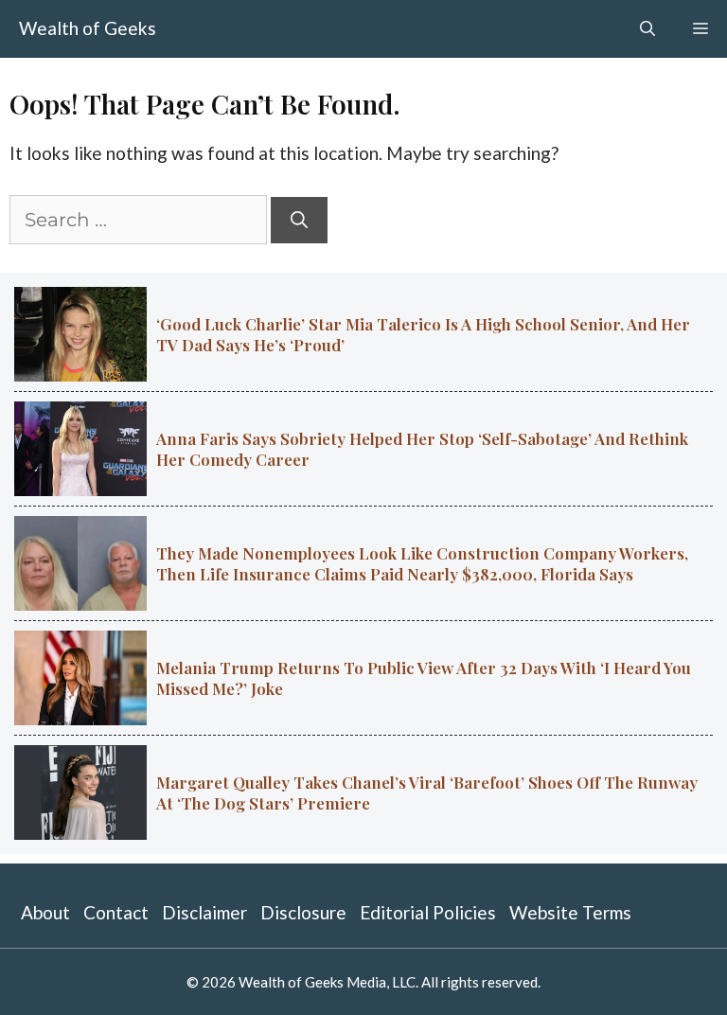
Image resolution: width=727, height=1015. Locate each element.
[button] (647, 28)
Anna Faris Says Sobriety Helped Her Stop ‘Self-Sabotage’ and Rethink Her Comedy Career (422, 449)
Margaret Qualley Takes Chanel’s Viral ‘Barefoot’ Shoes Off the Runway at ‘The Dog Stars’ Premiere (427, 792)
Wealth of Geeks (87, 28)
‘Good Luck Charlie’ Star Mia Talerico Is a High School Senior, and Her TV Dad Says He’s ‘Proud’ (423, 334)
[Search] (299, 220)
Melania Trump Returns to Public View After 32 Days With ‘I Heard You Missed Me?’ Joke (423, 678)
